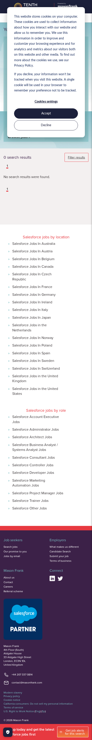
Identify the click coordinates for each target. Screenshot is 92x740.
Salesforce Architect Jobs (32, 436)
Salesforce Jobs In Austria (32, 251)
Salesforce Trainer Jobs (30, 500)
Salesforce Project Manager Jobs (37, 493)
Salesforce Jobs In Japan (31, 317)
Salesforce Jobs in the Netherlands (29, 327)
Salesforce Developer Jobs (33, 472)
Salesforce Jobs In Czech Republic (32, 276)
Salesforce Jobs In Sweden (33, 360)
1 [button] (7, 166)
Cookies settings (46, 101)
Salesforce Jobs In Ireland (32, 302)
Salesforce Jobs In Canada (32, 266)
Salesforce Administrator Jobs (35, 429)
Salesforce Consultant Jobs (33, 457)
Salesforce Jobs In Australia (33, 243)
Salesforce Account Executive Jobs (35, 419)
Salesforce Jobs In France (32, 286)
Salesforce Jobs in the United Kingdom (35, 378)
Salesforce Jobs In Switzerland (36, 368)
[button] (10, 166)
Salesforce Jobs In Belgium (33, 258)
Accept (46, 113)
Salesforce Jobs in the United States (35, 391)
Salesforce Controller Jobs (32, 464)
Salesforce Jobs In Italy (30, 309)
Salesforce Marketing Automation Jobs (28, 483)
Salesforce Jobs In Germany (34, 294)
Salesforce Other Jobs (29, 508)
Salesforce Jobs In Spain (31, 353)
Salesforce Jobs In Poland (32, 345)
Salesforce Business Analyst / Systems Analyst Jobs (35, 447)
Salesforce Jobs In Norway (32, 337)
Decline (46, 125)
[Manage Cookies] (8, 732)
